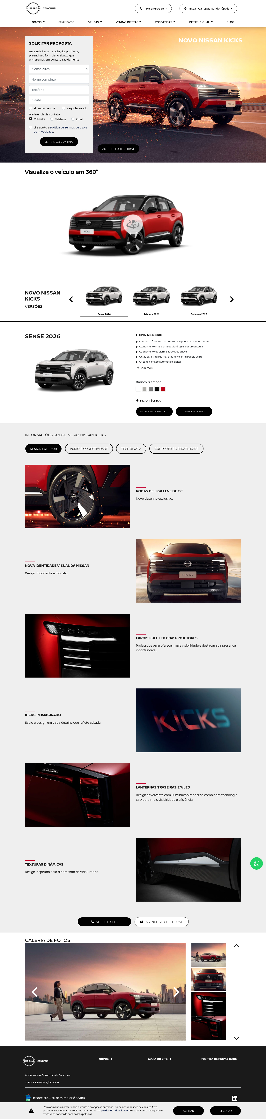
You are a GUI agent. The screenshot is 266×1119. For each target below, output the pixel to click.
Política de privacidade (219, 1059)
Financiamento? (44, 108)
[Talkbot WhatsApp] (256, 863)
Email (79, 119)
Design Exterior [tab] (43, 449)
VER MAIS (146, 368)
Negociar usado (77, 108)
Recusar (225, 1111)
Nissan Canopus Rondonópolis (209, 8)
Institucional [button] (200, 22)
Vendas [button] (94, 22)
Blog (230, 22)
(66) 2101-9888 (154, 8)
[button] (35, 992)
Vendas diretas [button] (127, 22)
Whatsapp (39, 118)
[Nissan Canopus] (40, 8)
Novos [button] (37, 22)
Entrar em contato (59, 141)
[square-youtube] (228, 1098)
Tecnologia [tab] (131, 449)
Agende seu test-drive (118, 149)
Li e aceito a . (60, 129)
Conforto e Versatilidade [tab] (176, 449)
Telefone (60, 119)
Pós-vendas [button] (164, 22)
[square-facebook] (210, 1098)
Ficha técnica (150, 400)
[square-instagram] (219, 1098)
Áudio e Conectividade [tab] (89, 449)
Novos (104, 1059)
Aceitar (188, 1111)
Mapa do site (158, 1059)
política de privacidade (114, 1110)
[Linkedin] (236, 1098)
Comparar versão (194, 411)
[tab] (104, 299)
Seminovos (66, 22)
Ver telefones (106, 922)
